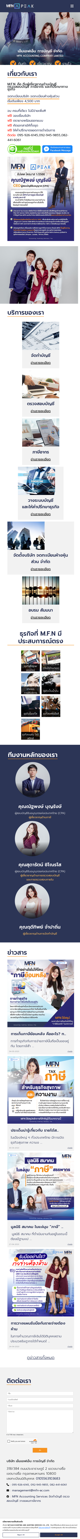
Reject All (20, 1535)
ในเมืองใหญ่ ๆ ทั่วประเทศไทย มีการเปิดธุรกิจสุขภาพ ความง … (37, 1140)
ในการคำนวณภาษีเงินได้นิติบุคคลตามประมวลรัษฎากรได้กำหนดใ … (36, 1339)
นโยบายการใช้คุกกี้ (44, 1528)
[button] (3, 38)
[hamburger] (72, 6)
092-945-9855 (49, 135)
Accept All (59, 1535)
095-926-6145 (27, 135)
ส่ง (40, 1450)
